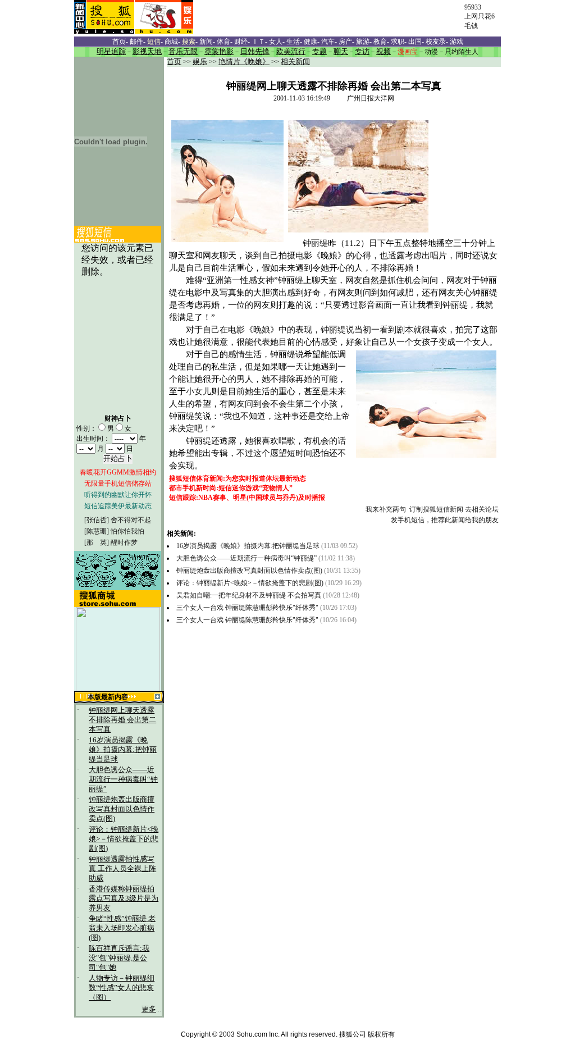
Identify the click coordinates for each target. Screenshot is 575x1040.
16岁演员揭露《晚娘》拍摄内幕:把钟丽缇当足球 (123, 749)
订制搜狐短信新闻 (436, 509)
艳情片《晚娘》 (244, 62)
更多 (149, 1009)
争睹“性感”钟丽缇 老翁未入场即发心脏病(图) (122, 928)
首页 (174, 62)
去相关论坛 (482, 509)
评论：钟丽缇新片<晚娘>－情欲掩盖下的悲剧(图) (123, 838)
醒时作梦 (124, 542)
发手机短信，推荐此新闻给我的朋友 (445, 520)
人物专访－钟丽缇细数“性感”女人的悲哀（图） (121, 987)
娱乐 (200, 62)
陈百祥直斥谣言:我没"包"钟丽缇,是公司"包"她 (119, 958)
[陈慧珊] (96, 531)
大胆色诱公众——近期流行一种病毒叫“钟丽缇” (123, 779)
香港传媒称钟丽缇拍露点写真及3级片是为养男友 (123, 898)
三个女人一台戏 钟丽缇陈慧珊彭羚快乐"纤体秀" (247, 608)
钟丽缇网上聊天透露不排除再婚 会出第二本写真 (122, 719)
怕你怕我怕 (127, 531)
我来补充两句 (386, 509)
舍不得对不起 (131, 520)
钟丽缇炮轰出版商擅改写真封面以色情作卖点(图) (121, 809)
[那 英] (96, 542)
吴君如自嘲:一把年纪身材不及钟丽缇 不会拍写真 (248, 595)
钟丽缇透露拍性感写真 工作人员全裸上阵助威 (122, 868)
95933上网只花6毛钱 (479, 16)
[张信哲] (96, 520)
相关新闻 (295, 62)
